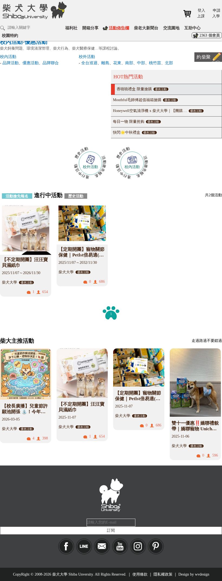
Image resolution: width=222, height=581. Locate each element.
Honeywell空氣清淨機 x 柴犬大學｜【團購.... (157, 111)
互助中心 (192, 27)
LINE (84, 546)
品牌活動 (10, 62)
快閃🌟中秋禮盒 (134, 132)
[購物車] (189, 13)
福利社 (71, 27)
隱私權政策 (163, 574)
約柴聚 (204, 57)
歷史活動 (75, 196)
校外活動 (87, 56)
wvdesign (202, 574)
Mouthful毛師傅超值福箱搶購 (144, 100)
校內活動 (8, 56)
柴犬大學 (33, 14)
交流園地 (171, 27)
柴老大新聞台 (146, 27)
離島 (105, 62)
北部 (169, 62)
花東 (117, 62)
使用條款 (140, 574)
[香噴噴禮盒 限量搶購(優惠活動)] (55, 104)
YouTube (120, 546)
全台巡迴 (89, 62)
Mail (101, 546)
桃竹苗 (155, 62)
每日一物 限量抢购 (136, 122)
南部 (129, 62)
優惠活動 (30, 62)
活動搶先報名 (17, 196)
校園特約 (10, 35)
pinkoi (155, 546)
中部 (141, 62)
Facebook (66, 546)
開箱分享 (90, 27)
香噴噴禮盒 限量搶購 (142, 89)
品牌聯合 (51, 62)
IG (137, 546)
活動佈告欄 (119, 27)
